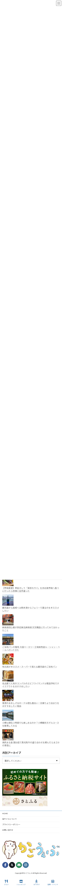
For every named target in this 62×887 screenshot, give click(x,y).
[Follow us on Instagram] (26, 865)
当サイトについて (9, 819)
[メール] (19, 865)
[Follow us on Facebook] (5, 865)
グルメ (6, 884)
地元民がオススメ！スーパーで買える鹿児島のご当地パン (29, 666)
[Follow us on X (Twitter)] (12, 865)
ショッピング (21, 884)
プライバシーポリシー (11, 824)
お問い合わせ (7, 830)
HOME (5, 813)
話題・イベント (53, 884)
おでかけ (37, 884)
